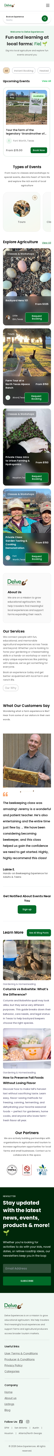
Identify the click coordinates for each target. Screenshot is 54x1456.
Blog (7, 1410)
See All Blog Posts (39, 932)
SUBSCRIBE (27, 1281)
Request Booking (37, 317)
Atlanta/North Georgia (30, 1433)
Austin (36, 1427)
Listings (9, 1404)
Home (8, 1392)
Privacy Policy (13, 1365)
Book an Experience (15, 16)
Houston (8, 1433)
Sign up (27, 909)
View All (46, 81)
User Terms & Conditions (21, 1353)
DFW (6, 1427)
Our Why (10, 688)
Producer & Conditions (19, 1359)
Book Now (39, 150)
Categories (12, 1371)
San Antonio (21, 1427)
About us (10, 1398)
